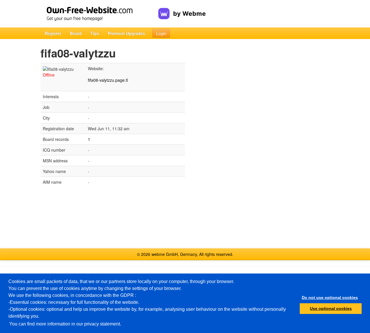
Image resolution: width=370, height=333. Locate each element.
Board (76, 33)
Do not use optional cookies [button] (330, 297)
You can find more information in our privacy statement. (65, 323)
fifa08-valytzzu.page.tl (108, 80)
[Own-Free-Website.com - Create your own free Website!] (99, 13)
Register (53, 33)
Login (161, 33)
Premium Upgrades (126, 33)
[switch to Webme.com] (182, 9)
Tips (94, 33)
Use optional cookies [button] (331, 308)
